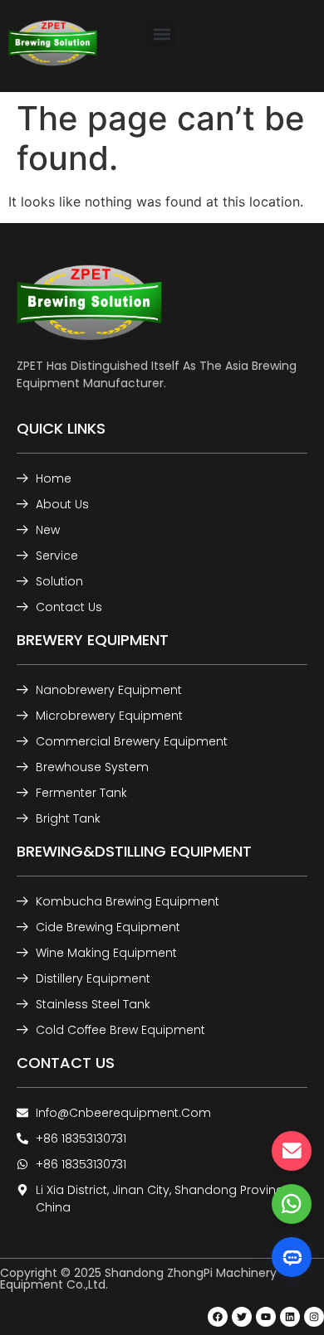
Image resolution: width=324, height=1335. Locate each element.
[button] (161, 33)
